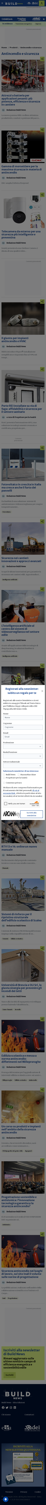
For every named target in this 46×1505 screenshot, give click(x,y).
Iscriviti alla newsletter (31, 814)
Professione (8, 742)
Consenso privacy (14, 783)
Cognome (7, 723)
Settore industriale (11, 762)
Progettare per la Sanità (16, 778)
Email (5, 733)
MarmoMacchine (28, 775)
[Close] (42, 691)
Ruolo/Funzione (10, 752)
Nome (5, 714)
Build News (10, 775)
